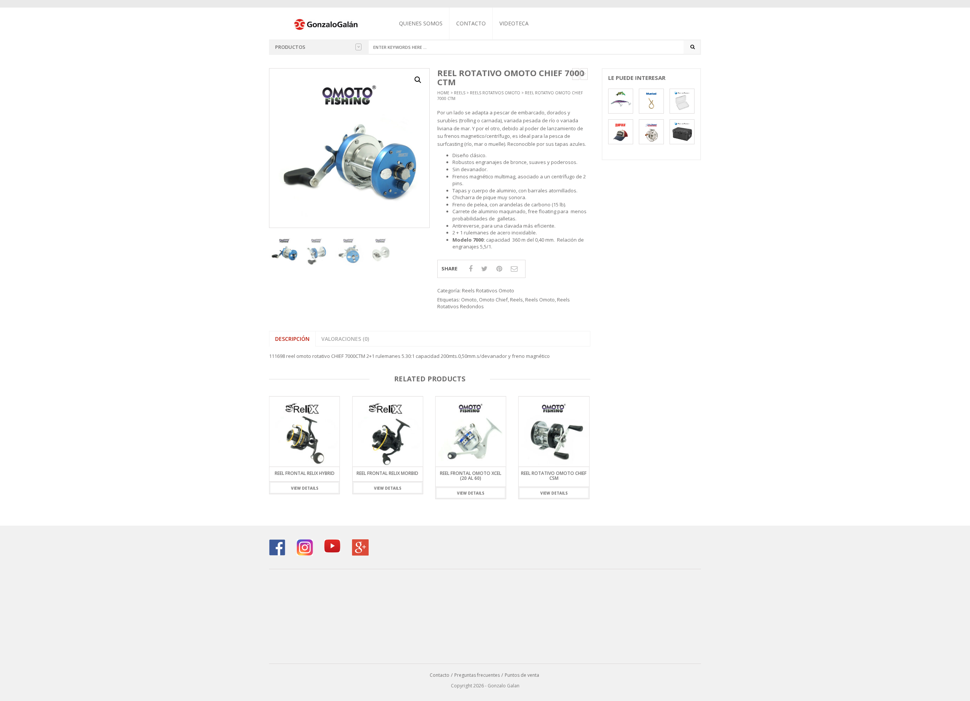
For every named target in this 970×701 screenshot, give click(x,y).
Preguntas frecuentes (477, 675)
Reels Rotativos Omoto (495, 92)
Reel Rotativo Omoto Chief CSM (554, 475)
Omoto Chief (493, 299)
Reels (459, 92)
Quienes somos (421, 23)
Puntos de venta (522, 675)
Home (443, 92)
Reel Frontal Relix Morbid (387, 473)
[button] (418, 80)
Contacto (471, 23)
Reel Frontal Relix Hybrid (305, 473)
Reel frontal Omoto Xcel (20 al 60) (470, 475)
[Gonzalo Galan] (326, 23)
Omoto (469, 299)
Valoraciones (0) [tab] (345, 338)
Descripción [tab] (292, 338)
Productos (290, 47)
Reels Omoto (540, 299)
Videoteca (514, 23)
